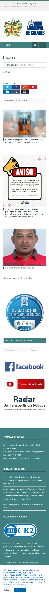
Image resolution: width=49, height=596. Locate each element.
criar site (20, 543)
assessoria (32, 546)
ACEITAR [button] (20, 589)
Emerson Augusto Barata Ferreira (19, 268)
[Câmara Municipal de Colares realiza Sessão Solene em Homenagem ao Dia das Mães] (24, 123)
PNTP (15, 563)
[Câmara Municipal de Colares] (24, 27)
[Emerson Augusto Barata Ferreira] (24, 247)
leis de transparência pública (28, 553)
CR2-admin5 (11, 65)
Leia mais (32, 582)
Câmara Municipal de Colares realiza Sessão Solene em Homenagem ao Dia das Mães (24, 140)
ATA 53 (6, 72)
